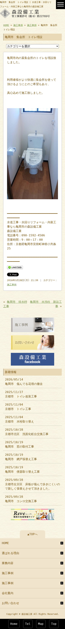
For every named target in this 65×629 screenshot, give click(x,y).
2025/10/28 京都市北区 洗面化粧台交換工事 (26, 432)
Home (14, 624)
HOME (6, 25)
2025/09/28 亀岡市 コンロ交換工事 (21, 499)
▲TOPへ (32, 534)
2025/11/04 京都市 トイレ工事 (18, 407)
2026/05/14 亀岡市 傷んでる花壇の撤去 (24, 382)
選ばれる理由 (10, 553)
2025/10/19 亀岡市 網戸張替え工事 (21, 457)
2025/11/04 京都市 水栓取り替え (19, 419)
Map (41, 624)
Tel (28, 624)
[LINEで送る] (15, 267)
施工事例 (18, 25)
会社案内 (7, 593)
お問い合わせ (10, 603)
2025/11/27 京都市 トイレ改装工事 (21, 394)
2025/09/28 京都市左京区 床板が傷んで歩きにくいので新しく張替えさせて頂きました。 (32, 484)
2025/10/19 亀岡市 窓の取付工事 (19, 444)
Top (54, 624)
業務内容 (7, 563)
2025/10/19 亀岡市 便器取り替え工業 (22, 469)
